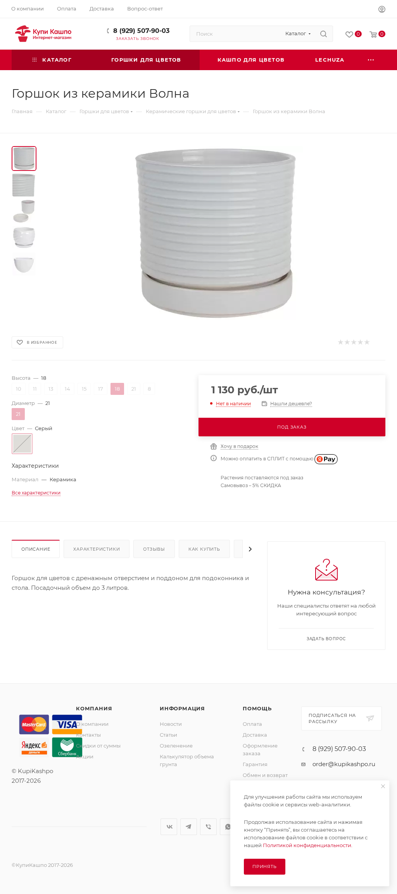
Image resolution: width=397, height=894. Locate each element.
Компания (94, 708)
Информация (182, 708)
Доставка (255, 735)
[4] (360, 342)
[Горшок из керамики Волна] (215, 233)
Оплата (252, 724)
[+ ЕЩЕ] (371, 60)
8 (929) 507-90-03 (141, 30)
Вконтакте (169, 826)
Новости (171, 724)
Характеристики (96, 549)
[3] (353, 342)
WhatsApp (228, 826)
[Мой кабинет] (381, 10)
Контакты (88, 735)
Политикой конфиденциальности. (307, 845)
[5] (366, 342)
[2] (346, 342)
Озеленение (176, 745)
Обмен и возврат (265, 775)
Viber (208, 826)
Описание (35, 549)
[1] (340, 342)
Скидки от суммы (98, 745)
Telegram (188, 826)
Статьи (168, 735)
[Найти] (323, 34)
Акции (84, 756)
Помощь (257, 708)
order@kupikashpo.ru (343, 764)
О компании (92, 724)
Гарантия (255, 764)
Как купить (204, 549)
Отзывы (154, 549)
